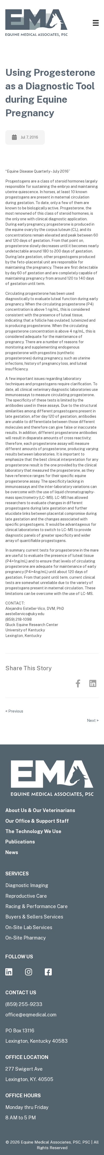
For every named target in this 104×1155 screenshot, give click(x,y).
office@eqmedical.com (31, 1014)
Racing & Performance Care (36, 906)
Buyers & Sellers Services (34, 917)
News (11, 852)
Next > (93, 720)
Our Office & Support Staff (37, 821)
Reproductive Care (26, 896)
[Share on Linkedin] (93, 684)
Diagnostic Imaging (26, 885)
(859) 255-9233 (23, 1004)
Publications (20, 841)
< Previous (14, 711)
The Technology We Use (33, 831)
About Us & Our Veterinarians (40, 810)
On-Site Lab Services (28, 927)
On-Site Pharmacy (25, 938)
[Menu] (95, 23)
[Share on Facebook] (78, 684)
